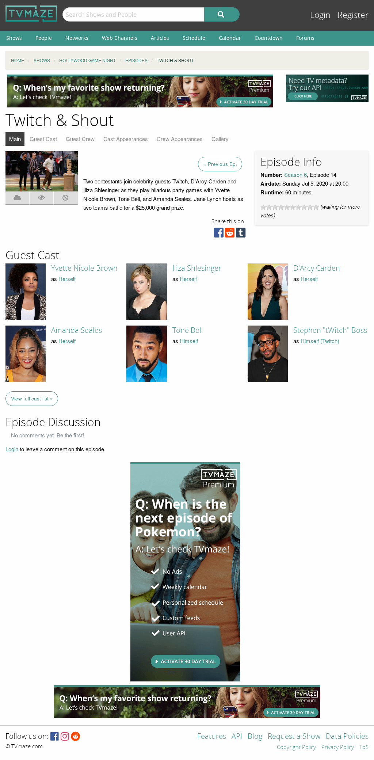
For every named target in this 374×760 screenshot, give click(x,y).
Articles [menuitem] (160, 37)
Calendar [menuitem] (230, 37)
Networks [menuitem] (76, 37)
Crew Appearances (180, 138)
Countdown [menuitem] (269, 37)
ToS (364, 747)
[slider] (289, 207)
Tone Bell (187, 330)
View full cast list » (32, 398)
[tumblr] (240, 234)
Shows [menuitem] (14, 37)
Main (15, 138)
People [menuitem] (43, 37)
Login (320, 15)
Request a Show (294, 737)
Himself (189, 341)
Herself (67, 278)
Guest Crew (80, 138)
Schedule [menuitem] (194, 37)
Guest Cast (43, 138)
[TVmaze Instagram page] (65, 737)
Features (211, 737)
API (237, 737)
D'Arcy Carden (316, 268)
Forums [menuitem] (305, 37)
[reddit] (229, 234)
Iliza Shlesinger (196, 268)
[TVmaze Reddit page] (75, 737)
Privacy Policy (337, 747)
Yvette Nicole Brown (84, 268)
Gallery (220, 138)
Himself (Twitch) (320, 341)
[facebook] (219, 234)
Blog (255, 737)
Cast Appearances (125, 138)
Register (353, 15)
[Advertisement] (140, 91)
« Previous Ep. (220, 163)
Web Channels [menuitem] (119, 37)
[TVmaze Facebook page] (54, 737)
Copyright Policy (296, 747)
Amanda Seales (76, 330)
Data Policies (347, 737)
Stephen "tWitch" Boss (330, 330)
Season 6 (295, 174)
